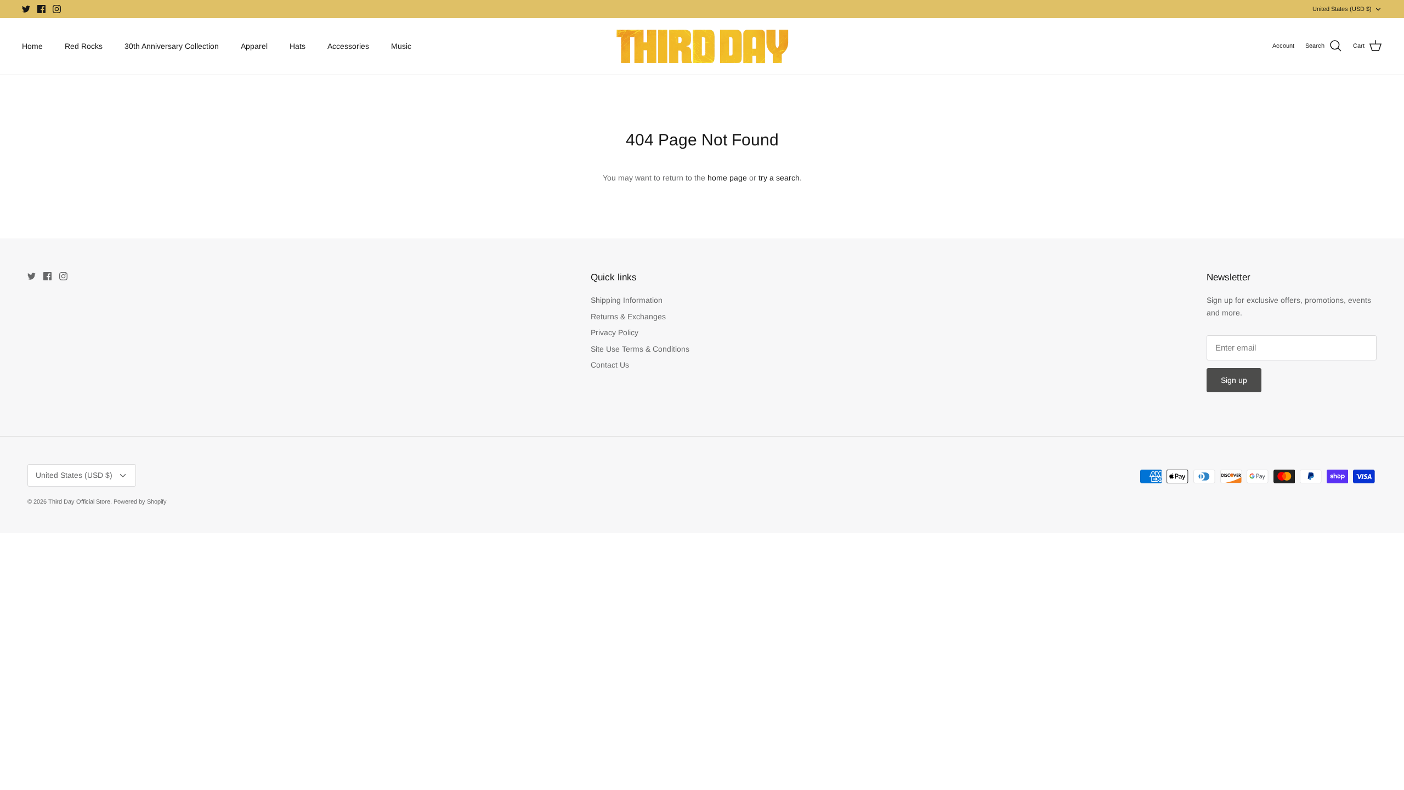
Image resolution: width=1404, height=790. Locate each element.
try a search (779, 177)
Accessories (348, 46)
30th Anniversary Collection (171, 46)
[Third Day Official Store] (702, 46)
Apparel (254, 46)
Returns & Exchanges (628, 316)
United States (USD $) (1342, 8)
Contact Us (610, 364)
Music (401, 46)
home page (727, 177)
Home (32, 46)
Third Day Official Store (79, 501)
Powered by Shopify (140, 501)
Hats (297, 46)
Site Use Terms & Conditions (640, 349)
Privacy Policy (614, 332)
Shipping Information (627, 300)
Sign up (1234, 380)
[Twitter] (26, 9)
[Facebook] (41, 9)
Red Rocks (84, 46)
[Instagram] (57, 9)
